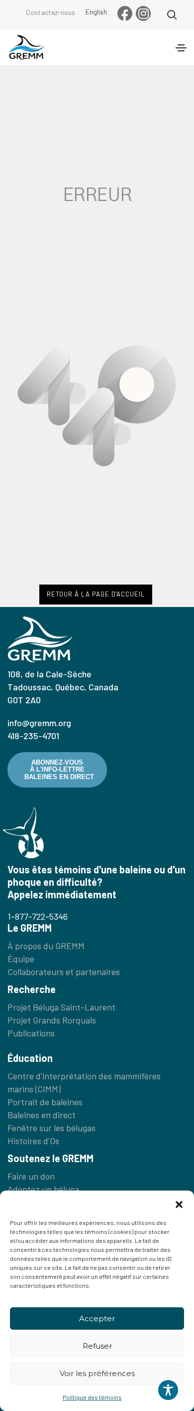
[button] (179, 1203)
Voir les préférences (97, 1373)
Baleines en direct (41, 1114)
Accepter (97, 1318)
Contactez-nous (50, 12)
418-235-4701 (33, 735)
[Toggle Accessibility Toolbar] (168, 1390)
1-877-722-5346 (37, 916)
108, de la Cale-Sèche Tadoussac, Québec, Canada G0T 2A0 (62, 686)
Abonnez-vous (59, 770)
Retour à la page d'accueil (96, 594)
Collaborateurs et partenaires (63, 971)
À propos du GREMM (46, 945)
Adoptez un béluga (43, 1189)
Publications (31, 1032)
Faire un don (31, 1176)
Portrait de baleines (45, 1101)
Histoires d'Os (33, 1140)
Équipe (20, 958)
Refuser (97, 1346)
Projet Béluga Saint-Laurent (61, 1007)
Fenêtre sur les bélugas (51, 1127)
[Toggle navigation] (181, 47)
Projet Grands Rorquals (51, 1019)
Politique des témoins (92, 1397)
